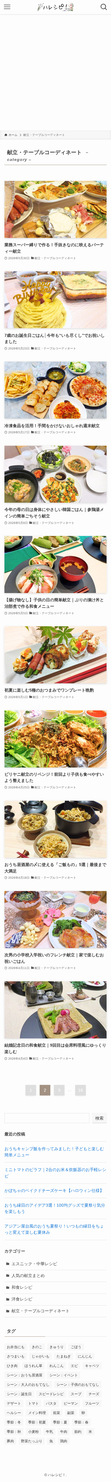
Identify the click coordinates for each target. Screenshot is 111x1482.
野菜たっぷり (31, 1441)
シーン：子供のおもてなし (78, 1385)
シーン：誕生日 (19, 1394)
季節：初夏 (37, 1422)
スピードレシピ (51, 1394)
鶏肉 (63, 1441)
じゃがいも (40, 1356)
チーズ (94, 1394)
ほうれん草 (33, 1366)
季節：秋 (14, 1432)
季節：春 (81, 1422)
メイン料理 (37, 1413)
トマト (33, 1403)
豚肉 (10, 1441)
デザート (14, 1403)
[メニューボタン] (7, 7)
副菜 (70, 1413)
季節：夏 (60, 1422)
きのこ (37, 1347)
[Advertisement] (55, 72)
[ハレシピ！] (55, 7)
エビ (74, 1366)
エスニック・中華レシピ (34, 1264)
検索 (99, 1118)
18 (80, 1090)
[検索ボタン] (104, 7)
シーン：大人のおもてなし (28, 1385)
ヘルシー (14, 1413)
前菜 (56, 1413)
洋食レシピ (22, 1299)
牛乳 (49, 1432)
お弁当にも (16, 1347)
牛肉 (63, 1432)
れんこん (56, 1366)
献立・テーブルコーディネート (41, 1311)
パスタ (51, 1403)
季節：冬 (14, 1422)
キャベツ (92, 1366)
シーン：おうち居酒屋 (24, 1375)
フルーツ (92, 1403)
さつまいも (16, 1356)
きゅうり (56, 1347)
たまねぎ (64, 1356)
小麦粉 (33, 1432)
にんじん (85, 1356)
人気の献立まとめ (28, 1275)
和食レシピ (22, 1287)
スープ (76, 1394)
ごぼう (76, 1347)
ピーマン (71, 1403)
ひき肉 (12, 1366)
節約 (77, 1432)
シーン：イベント (63, 1375)
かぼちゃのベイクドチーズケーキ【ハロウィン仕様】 (54, 1190)
